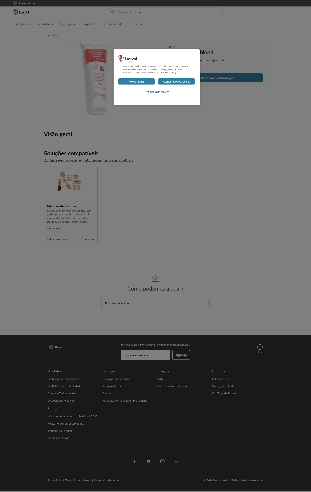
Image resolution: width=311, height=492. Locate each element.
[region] (157, 77)
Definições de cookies (157, 92)
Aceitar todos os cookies (176, 81)
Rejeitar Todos (136, 81)
